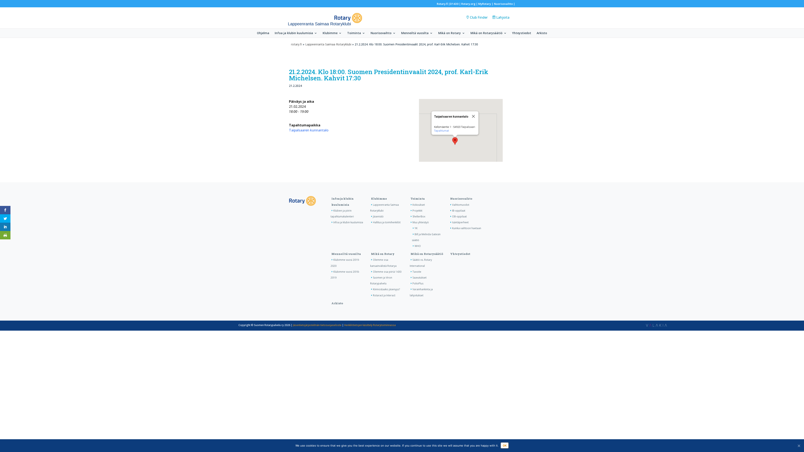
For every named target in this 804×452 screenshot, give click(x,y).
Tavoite (416, 272)
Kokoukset (418, 205)
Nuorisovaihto (503, 4)
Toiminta (354, 33)
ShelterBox (418, 216)
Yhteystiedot (521, 33)
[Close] (473, 116)
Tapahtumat (441, 130)
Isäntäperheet (460, 222)
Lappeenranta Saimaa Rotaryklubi (328, 44)
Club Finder (479, 17)
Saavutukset (419, 277)
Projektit (417, 210)
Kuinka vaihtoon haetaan (466, 228)
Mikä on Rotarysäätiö (486, 33)
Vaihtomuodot (460, 205)
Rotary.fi (442, 4)
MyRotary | (486, 4)
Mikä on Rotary (449, 33)
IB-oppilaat (458, 210)
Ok (505, 445)
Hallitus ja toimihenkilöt (387, 222)
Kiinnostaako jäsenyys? (386, 289)
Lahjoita (502, 17)
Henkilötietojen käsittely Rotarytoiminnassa (370, 325)
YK (416, 228)
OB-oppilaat (459, 216)
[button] (455, 141)
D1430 (454, 4)
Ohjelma (263, 33)
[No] (799, 446)
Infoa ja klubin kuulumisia (294, 33)
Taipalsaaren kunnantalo (309, 130)
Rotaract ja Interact (384, 295)
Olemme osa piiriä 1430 (387, 272)
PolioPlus (417, 283)
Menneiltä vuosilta (415, 33)
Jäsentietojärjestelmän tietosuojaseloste (317, 325)
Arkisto (542, 33)
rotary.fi (296, 44)
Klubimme (330, 33)
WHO (418, 246)
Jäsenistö (378, 216)
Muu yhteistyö (420, 222)
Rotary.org (468, 4)
